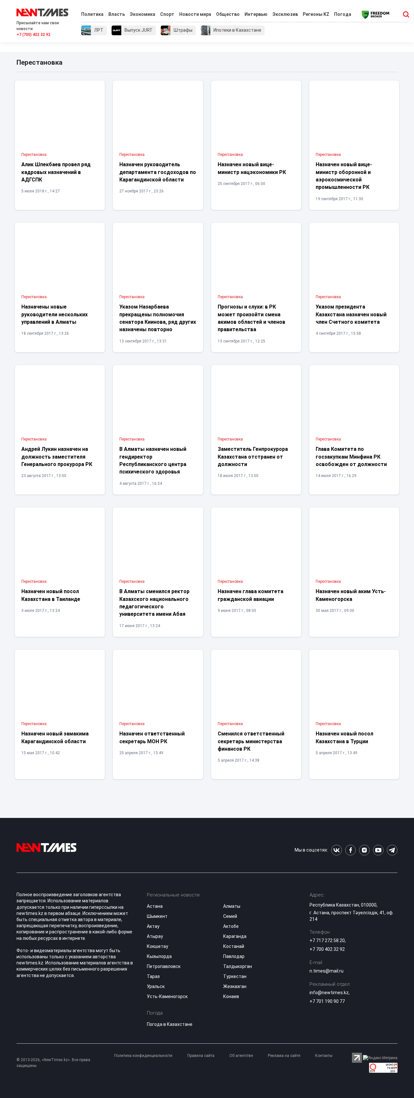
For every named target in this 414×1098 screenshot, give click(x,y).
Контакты (323, 1055)
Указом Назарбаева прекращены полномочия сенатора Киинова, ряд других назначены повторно (157, 318)
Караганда (234, 936)
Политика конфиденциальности (143, 1055)
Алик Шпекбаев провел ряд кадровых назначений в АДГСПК (56, 172)
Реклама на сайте (284, 1055)
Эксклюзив (285, 14)
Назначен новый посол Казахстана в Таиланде (50, 595)
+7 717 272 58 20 (327, 940)
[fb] (350, 850)
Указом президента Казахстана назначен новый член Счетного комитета (351, 314)
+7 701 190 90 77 (327, 1001)
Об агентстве (241, 1055)
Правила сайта (200, 1055)
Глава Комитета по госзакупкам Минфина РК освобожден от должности (351, 456)
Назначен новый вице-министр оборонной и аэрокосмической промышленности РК (344, 175)
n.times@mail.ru (326, 970)
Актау (153, 926)
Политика (92, 14)
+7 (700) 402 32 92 (33, 34)
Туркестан (234, 976)
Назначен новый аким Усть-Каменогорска (351, 595)
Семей (230, 916)
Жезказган (234, 986)
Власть (116, 14)
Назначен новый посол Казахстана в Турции (344, 737)
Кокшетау (157, 946)
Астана (155, 906)
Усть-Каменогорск (167, 996)
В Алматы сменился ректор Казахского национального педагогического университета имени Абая (154, 602)
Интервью (256, 14)
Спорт (167, 14)
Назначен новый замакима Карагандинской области (55, 737)
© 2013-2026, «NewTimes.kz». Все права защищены (53, 1063)
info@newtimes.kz (329, 992)
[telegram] (392, 850)
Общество (228, 14)
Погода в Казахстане (169, 1024)
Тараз (153, 976)
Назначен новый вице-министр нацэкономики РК (252, 168)
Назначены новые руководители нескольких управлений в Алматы (54, 314)
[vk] (336, 850)
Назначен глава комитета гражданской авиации (250, 595)
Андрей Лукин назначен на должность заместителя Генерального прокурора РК (56, 456)
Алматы (231, 906)
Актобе (231, 926)
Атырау (155, 936)
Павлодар (234, 956)
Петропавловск (163, 966)
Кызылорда (159, 956)
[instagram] (364, 850)
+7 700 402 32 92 (327, 949)
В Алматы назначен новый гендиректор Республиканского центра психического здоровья (152, 460)
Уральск (156, 986)
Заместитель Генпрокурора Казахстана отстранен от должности (253, 456)
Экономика (142, 14)
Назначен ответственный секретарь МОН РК (152, 737)
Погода (342, 14)
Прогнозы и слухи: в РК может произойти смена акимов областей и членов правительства (251, 318)
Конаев (231, 996)
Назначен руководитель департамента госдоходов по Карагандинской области (157, 172)
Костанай (233, 946)
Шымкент (157, 916)
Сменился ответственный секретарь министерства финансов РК (251, 741)
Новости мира (195, 14)
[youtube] (378, 850)
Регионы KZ (316, 14)
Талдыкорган (237, 966)
